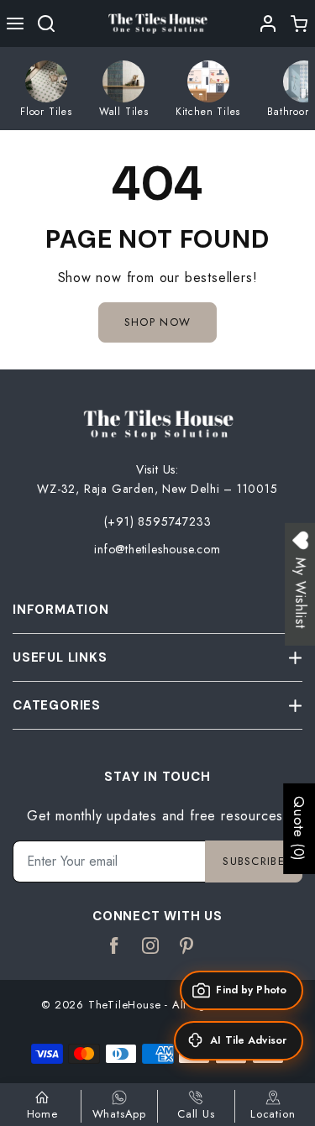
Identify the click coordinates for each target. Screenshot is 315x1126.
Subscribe (254, 861)
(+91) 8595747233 (158, 521)
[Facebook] (114, 946)
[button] (15, 23)
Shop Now (157, 322)
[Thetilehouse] (158, 22)
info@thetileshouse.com (157, 549)
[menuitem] (46, 88)
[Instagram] (151, 946)
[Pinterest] (187, 946)
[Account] (268, 23)
